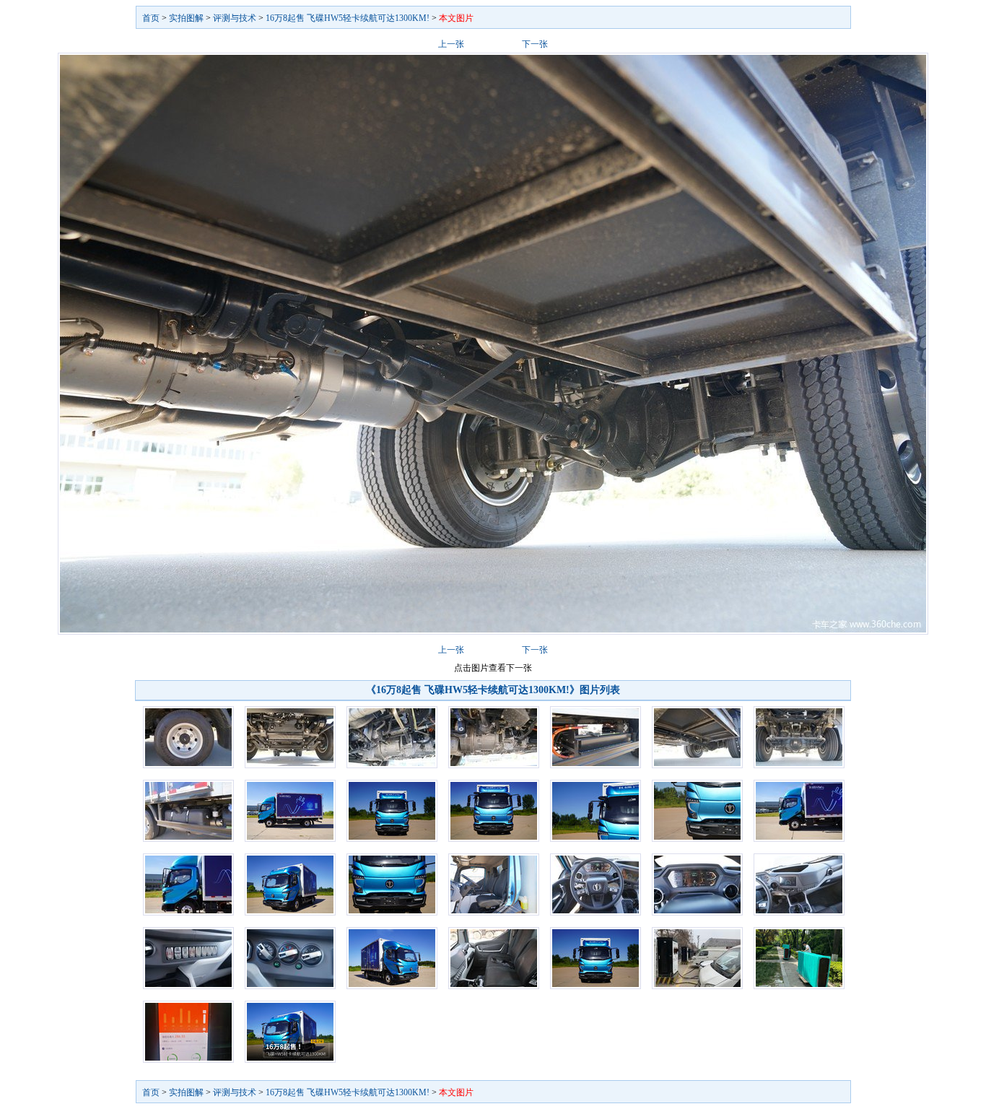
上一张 (451, 44)
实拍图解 (186, 18)
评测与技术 (234, 18)
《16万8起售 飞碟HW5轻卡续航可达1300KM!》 (473, 689)
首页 (151, 18)
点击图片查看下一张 (493, 668)
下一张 (535, 44)
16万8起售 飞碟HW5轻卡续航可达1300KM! (347, 18)
